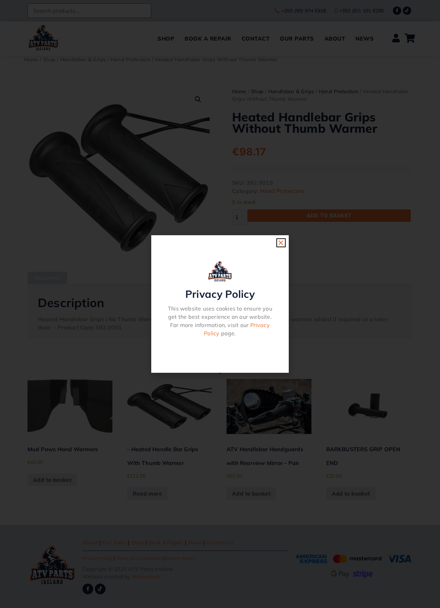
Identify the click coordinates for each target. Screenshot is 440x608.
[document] (220, 304)
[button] (281, 243)
